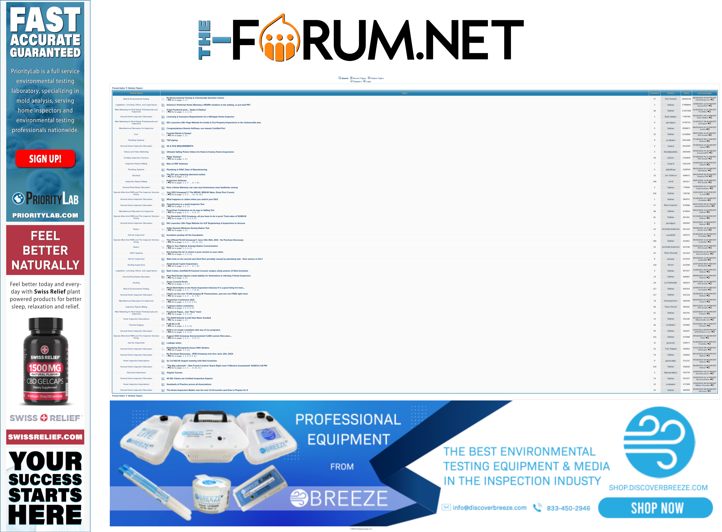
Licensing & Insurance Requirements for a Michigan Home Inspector (200, 117)
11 (197, 242)
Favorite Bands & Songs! (179, 133)
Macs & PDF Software (177, 164)
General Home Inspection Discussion (136, 117)
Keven (671, 265)
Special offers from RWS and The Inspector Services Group (136, 193)
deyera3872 (702, 106)
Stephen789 (702, 176)
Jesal (670, 181)
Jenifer (703, 129)
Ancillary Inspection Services (136, 158)
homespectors (670, 301)
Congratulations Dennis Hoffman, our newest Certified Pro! (196, 128)
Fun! (136, 134)
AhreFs (703, 165)
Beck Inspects (670, 205)
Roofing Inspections (136, 265)
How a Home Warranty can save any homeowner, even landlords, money (202, 187)
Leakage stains (174, 343)
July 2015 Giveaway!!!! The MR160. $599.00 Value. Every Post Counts (200, 192)
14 (193, 194)
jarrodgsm (670, 122)
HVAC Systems (136, 253)
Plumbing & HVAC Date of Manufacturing (187, 169)
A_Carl (703, 194)
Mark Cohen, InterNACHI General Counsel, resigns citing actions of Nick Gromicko (207, 271)
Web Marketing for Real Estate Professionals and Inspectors (136, 111)
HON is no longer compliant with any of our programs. (194, 330)
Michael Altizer (670, 372)
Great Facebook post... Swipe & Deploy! (186, 110)
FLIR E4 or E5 (173, 324)
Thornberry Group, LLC (364, 529)
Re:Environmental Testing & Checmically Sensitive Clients (195, 98)
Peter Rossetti (670, 253)
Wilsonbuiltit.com (702, 320)
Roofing (136, 283)
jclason (670, 158)
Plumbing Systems (136, 140)
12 (200, 242)
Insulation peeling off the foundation (185, 235)
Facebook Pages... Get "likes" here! (184, 312)
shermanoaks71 (703, 374)
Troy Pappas (671, 349)
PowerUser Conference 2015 (180, 300)
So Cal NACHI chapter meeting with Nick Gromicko (192, 361)
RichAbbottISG (670, 152)
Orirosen (702, 326)
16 (200, 194)
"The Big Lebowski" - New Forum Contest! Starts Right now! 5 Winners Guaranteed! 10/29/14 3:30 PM (217, 366)
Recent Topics (359, 78)
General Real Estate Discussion (136, 187)
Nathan (670, 105)
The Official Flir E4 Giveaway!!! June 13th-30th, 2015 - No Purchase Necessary (205, 240)
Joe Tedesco (671, 175)
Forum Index (118, 88)
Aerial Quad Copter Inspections (182, 264)
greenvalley (670, 361)
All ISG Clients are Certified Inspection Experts (190, 378)
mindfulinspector (703, 100)
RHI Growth (703, 135)
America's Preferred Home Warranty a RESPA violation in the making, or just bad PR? (209, 105)
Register (357, 81)
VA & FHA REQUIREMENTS (180, 146)
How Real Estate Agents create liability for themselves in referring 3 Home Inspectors (209, 276)
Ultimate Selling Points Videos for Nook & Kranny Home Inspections (200, 152)
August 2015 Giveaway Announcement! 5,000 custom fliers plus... (199, 336)
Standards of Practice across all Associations (189, 384)
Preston (702, 314)
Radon (136, 229)
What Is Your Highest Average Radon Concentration (192, 246)
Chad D (670, 164)
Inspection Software (177, 180)
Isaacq (671, 146)
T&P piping (172, 140)
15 (197, 194)
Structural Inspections (136, 372)
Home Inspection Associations (136, 319)
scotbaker (670, 140)
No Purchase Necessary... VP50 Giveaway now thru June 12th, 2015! (200, 354)
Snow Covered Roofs (177, 282)
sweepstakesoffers (703, 206)
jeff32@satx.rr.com (703, 332)
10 (193, 242)
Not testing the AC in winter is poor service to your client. (195, 252)
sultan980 (702, 260)
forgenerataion (702, 188)
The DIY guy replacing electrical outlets (186, 174)
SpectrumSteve (702, 254)
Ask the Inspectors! (136, 235)
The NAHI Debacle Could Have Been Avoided (189, 318)
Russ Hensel (671, 307)
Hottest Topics (377, 78)
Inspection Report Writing (136, 164)
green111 (671, 343)
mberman (703, 391)
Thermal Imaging (136, 325)
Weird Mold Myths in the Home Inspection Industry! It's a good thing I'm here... (206, 288)
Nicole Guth (703, 230)
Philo (703, 338)
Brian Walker (670, 117)
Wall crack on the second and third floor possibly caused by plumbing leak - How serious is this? (215, 259)
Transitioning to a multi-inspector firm (185, 204)
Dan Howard (670, 99)
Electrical (136, 175)
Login (368, 81)
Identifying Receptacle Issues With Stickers (188, 348)
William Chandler (702, 385)
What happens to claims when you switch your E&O (192, 199)
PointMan (702, 112)
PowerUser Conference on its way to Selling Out (190, 210)
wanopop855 (702, 153)
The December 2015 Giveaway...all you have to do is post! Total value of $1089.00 (206, 216)
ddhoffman (671, 169)
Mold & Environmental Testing (136, 99)
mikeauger (702, 350)
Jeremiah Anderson (671, 229)
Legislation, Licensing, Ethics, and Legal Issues (136, 105)
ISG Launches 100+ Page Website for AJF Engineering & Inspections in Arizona (206, 223)
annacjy (670, 259)
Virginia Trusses (174, 372)
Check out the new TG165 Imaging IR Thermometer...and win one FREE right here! (207, 294)
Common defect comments (180, 306)
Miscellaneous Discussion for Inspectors (136, 128)
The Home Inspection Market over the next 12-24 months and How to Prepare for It (207, 390)
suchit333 (670, 235)
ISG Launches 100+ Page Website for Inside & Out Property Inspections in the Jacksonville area (214, 122)
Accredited (702, 290)
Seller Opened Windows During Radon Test (188, 228)
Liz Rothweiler (670, 283)
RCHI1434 (702, 266)
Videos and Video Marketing (136, 152)
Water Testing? (174, 157)
